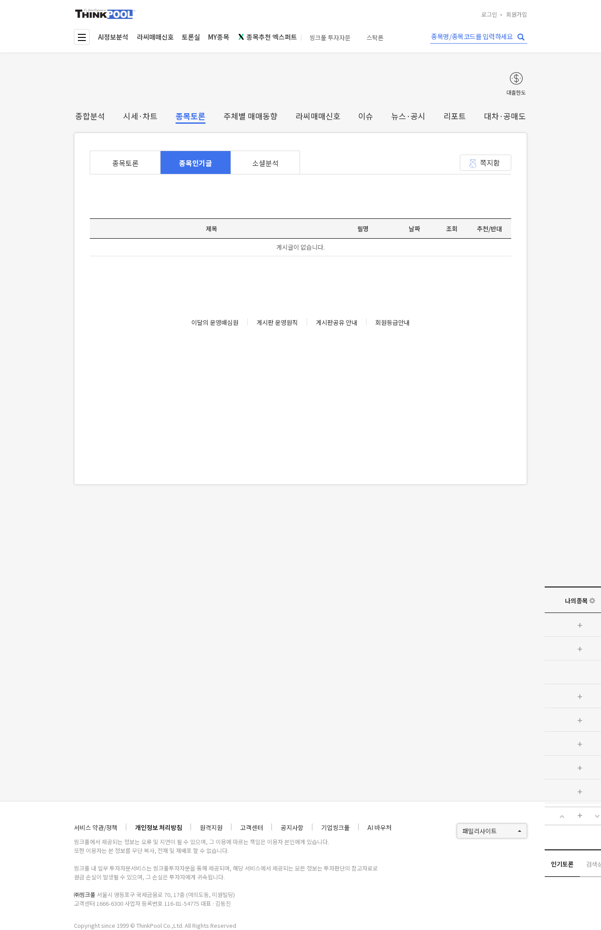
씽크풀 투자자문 (330, 37)
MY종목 (218, 36)
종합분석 (90, 116)
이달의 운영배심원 (214, 322)
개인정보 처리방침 (158, 827)
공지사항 (292, 827)
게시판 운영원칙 (277, 322)
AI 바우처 (379, 827)
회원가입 (516, 14)
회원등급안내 (392, 322)
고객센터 (251, 827)
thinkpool (105, 14)
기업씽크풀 (335, 827)
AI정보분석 (113, 36)
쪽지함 (490, 162)
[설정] (592, 601)
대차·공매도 (505, 116)
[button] (562, 816)
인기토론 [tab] (562, 864)
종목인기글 (195, 163)
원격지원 (211, 827)
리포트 (454, 116)
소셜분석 (265, 163)
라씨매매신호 (155, 36)
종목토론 (190, 116)
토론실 (191, 36)
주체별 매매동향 (251, 116)
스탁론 (375, 37)
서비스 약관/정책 (95, 827)
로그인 (489, 14)
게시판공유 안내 (336, 322)
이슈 (365, 116)
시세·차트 (140, 116)
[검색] (521, 37)
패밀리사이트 (479, 831)
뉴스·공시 (408, 116)
